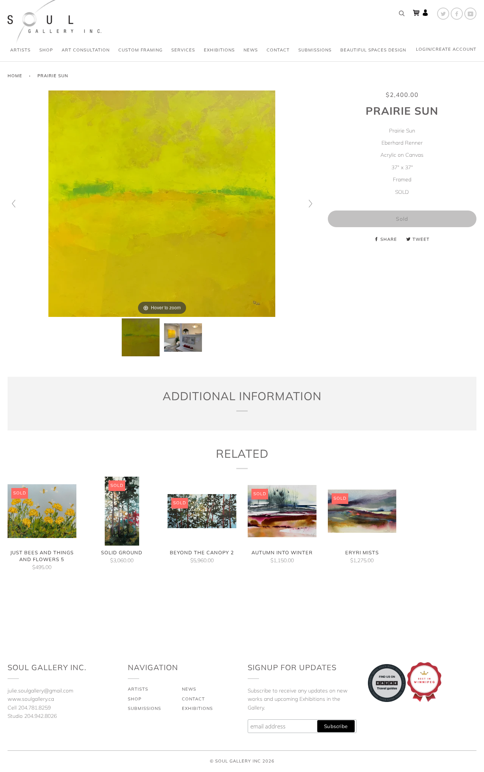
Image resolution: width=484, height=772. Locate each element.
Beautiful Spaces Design (373, 50)
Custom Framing (140, 50)
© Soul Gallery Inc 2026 (242, 761)
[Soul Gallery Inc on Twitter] (443, 14)
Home (15, 75)
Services (183, 50)
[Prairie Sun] (141, 337)
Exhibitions (219, 50)
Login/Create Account (446, 49)
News (251, 50)
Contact (278, 50)
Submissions (315, 50)
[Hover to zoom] (161, 203)
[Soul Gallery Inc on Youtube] (470, 14)
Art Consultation (86, 50)
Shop (46, 50)
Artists (20, 50)
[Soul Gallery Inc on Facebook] (457, 14)
